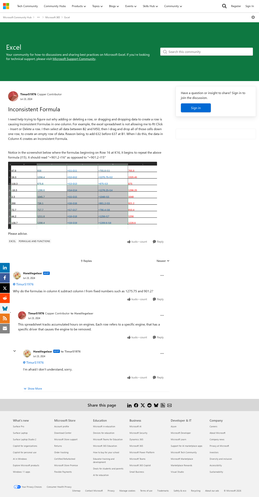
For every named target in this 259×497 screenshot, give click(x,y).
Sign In (249, 6)
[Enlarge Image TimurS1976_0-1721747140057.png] (82, 195)
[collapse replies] (14, 351)
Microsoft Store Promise (66, 465)
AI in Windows (20, 458)
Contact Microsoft (94, 490)
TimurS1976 (28, 94)
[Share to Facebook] (136, 405)
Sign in (196, 108)
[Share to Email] (169, 405)
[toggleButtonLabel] (253, 17)
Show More (35, 388)
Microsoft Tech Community (184, 452)
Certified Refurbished (64, 458)
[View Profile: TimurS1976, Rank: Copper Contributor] (13, 96)
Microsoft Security (138, 432)
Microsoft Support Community (74, 59)
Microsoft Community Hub (17, 17)
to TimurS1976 (71, 351)
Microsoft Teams (137, 458)
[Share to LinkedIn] (129, 405)
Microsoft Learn (178, 439)
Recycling (195, 490)
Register (236, 6)
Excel (67, 17)
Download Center (62, 432)
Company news (217, 439)
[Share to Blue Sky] (156, 405)
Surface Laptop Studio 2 (24, 439)
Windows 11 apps (21, 471)
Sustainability (216, 471)
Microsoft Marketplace (182, 458)
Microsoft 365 (52, 17)
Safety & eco (180, 490)
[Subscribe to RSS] (163, 405)
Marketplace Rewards (181, 465)
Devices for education (103, 432)
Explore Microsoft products (26, 465)
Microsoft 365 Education (105, 445)
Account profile (61, 426)
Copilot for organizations (25, 445)
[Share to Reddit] (149, 405)
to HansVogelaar (82, 313)
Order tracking (61, 452)
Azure (173, 426)
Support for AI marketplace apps (186, 445)
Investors (214, 452)
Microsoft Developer (181, 432)
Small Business (137, 471)
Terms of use (146, 490)
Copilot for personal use (24, 452)
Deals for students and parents (108, 468)
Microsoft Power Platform (142, 452)
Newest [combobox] (163, 261)
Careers (213, 426)
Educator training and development (103, 460)
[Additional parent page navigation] (38, 17)
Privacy (111, 490)
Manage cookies (127, 490)
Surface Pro (18, 426)
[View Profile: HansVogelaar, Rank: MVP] (17, 275)
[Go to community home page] (6, 6)
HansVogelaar (32, 273)
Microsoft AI (135, 426)
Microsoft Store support (65, 439)
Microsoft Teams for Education (108, 439)
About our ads (212, 490)
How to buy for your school (106, 452)
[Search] (224, 6)
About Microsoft (217, 432)
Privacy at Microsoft (219, 445)
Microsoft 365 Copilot (140, 465)
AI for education (101, 475)
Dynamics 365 (136, 439)
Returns (58, 445)
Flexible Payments (63, 471)
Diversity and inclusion (221, 458)
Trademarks (163, 490)
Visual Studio (177, 471)
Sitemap (76, 490)
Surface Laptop (20, 432)
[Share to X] (143, 405)
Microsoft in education (104, 426)
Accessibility (216, 465)
